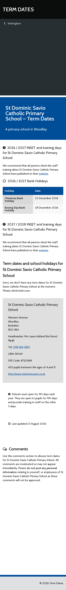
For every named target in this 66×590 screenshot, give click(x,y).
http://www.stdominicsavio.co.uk (26, 374)
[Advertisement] (33, 62)
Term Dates (18, 9)
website (43, 173)
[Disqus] (33, 527)
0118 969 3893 (21, 347)
